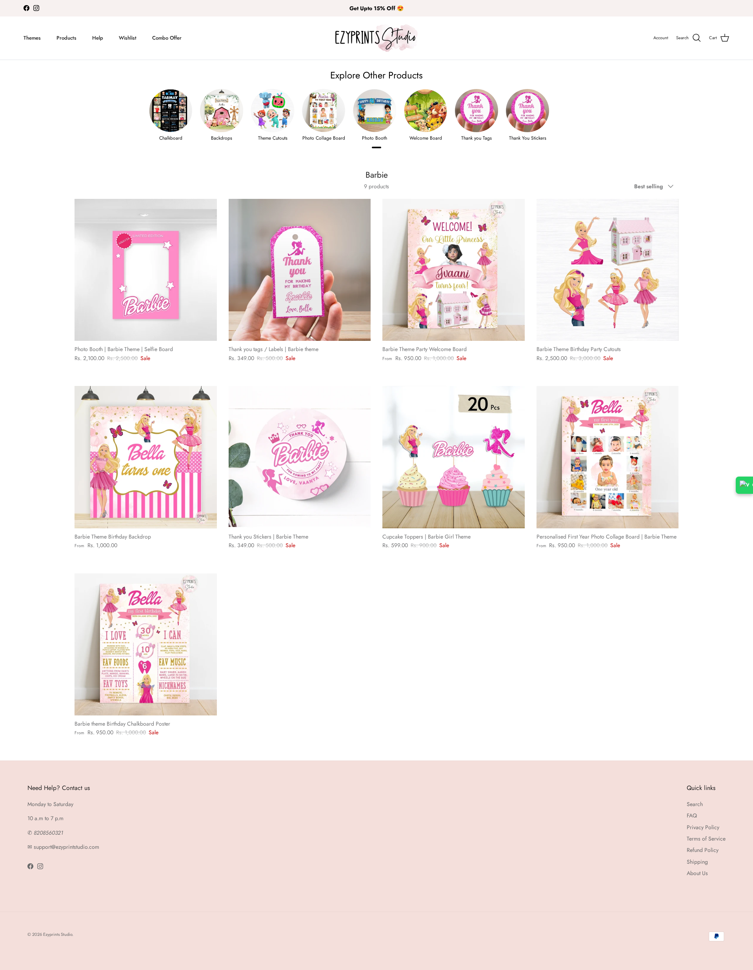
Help (97, 38)
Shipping (697, 862)
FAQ (692, 815)
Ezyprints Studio (57, 934)
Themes (32, 38)
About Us (697, 873)
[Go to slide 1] (376, 147)
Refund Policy (702, 850)
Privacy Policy (703, 827)
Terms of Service (706, 839)
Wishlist (127, 38)
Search (695, 804)
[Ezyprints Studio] (376, 38)
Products (66, 38)
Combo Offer (167, 38)
